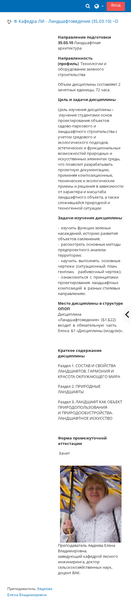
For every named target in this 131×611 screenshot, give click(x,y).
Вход (115, 5)
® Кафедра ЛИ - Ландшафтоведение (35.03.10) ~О (66, 21)
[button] (87, 5)
